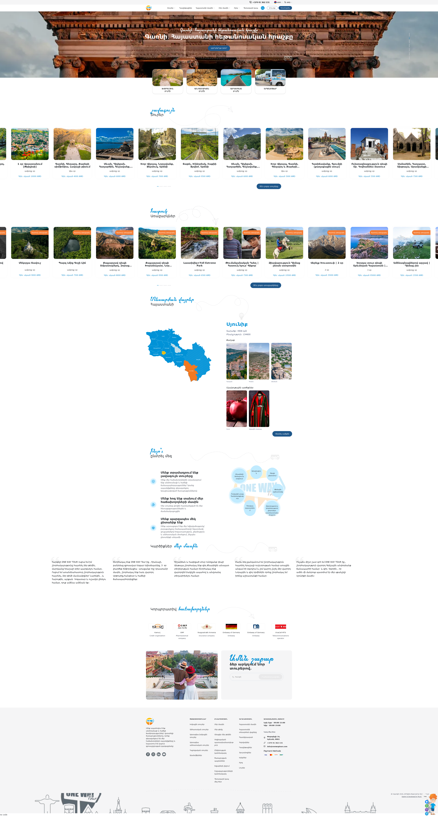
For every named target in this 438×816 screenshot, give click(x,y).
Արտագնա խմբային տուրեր (198, 736)
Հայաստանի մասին (247, 724)
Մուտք (272, 8)
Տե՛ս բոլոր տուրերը (269, 186)
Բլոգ (241, 763)
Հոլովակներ (244, 742)
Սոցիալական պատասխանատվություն (223, 742)
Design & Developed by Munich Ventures (415, 796)
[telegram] (426, 813)
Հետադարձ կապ (251, 8)
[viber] (426, 809)
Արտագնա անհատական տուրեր (199, 743)
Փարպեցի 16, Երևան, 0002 (273, 738)
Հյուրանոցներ (245, 753)
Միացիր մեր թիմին (222, 734)
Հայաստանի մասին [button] (204, 8)
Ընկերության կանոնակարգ (220, 751)
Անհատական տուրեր (199, 729)
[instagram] (153, 754)
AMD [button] (288, 2)
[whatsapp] (426, 806)
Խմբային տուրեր (197, 724)
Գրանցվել (285, 8)
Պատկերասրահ (246, 737)
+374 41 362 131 (261, 2)
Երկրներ (242, 758)
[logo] (149, 8)
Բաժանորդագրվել (270, 677)
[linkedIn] (159, 754)
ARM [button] (279, 2)
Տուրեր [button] (170, 8)
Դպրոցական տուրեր (199, 750)
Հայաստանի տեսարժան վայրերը (248, 730)
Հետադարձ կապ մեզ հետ (221, 780)
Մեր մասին (219, 724)
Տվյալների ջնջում (221, 766)
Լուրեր (242, 768)
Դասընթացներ (185, 8)
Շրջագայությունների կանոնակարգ (223, 772)
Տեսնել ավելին (220, 48)
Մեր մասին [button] (223, 8)
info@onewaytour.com (277, 746)
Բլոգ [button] (236, 8)
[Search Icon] (263, 8)
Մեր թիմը (218, 729)
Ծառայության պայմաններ (220, 759)
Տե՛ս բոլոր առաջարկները (265, 285)
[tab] (158, 186)
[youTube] (164, 754)
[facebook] (148, 754)
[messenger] (426, 802)
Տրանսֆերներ (196, 755)
